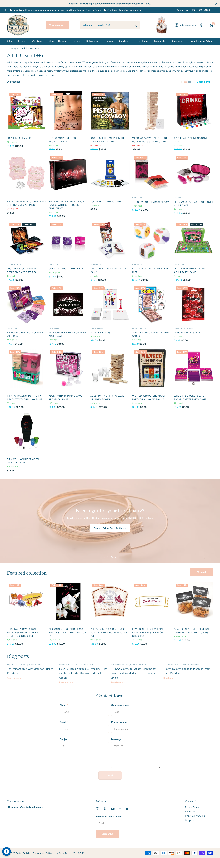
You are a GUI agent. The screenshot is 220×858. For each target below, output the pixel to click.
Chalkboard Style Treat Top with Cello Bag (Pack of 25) (192, 631)
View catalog (56, 25)
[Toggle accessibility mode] (193, 10)
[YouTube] (112, 809)
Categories (92, 41)
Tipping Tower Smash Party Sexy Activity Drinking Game (24, 397)
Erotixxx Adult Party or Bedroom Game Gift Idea (22, 270)
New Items (142, 41)
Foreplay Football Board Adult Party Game (190, 270)
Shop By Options (57, 41)
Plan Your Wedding (195, 815)
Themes (108, 41)
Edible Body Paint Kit (20, 138)
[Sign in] (203, 25)
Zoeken (135, 25)
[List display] (189, 82)
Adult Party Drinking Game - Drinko (191, 140)
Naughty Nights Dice (187, 332)
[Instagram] (97, 808)
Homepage (12, 48)
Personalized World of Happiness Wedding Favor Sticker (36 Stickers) (22, 632)
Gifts (9, 41)
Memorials (159, 41)
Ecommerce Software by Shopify (50, 853)
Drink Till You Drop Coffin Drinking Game (24, 461)
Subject (64, 739)
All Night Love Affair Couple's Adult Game (67, 334)
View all (201, 572)
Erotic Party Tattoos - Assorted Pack (63, 140)
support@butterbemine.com (27, 807)
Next (146, 10)
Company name (120, 705)
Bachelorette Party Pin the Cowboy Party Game (107, 140)
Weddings (37, 41)
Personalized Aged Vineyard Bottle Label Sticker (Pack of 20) (109, 632)
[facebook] (120, 809)
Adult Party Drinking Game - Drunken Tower (107, 397)
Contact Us (177, 41)
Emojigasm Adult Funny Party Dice (151, 270)
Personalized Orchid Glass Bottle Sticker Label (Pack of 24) (67, 632)
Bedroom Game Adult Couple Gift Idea (25, 334)
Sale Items (124, 41)
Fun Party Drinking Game (105, 201)
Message (117, 739)
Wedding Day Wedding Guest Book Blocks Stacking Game (149, 140)
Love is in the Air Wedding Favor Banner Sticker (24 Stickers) (148, 632)
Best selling (203, 81)
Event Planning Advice (201, 41)
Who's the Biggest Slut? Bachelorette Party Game (190, 397)
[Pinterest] (105, 808)
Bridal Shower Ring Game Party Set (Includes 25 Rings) (26, 203)
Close (216, 3)
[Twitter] (127, 809)
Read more (13, 678)
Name (64, 705)
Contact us (182, 10)
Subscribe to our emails (109, 816)
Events (21, 41)
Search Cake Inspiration (110, 528)
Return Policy (192, 807)
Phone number (119, 722)
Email (64, 722)
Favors (76, 41)
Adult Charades (100, 332)
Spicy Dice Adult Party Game (66, 268)
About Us (190, 811)
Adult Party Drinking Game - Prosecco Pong (66, 397)
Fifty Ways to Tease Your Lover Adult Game (193, 204)
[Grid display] (185, 82)
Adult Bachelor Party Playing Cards (151, 334)
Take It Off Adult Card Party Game (108, 270)
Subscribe (108, 834)
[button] (5, 10)
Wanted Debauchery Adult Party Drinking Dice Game (148, 397)
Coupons (189, 820)
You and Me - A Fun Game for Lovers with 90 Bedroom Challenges (66, 205)
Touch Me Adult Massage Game (151, 202)
